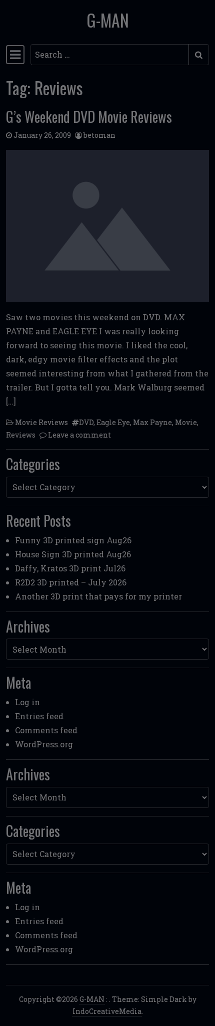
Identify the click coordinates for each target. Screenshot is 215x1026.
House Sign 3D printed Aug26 (73, 554)
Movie (186, 422)
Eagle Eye (113, 422)
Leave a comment (79, 435)
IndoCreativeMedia (107, 1011)
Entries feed (39, 716)
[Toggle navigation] (15, 54)
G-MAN (107, 20)
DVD (86, 422)
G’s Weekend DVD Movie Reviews (89, 116)
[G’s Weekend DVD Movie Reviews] (107, 226)
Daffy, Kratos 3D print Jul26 (70, 568)
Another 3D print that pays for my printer (98, 596)
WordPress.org (44, 744)
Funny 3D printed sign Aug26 (73, 540)
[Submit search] (198, 54)
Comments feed (46, 730)
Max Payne (152, 422)
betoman (100, 135)
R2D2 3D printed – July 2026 (70, 582)
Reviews (21, 435)
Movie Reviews (41, 422)
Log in (27, 702)
